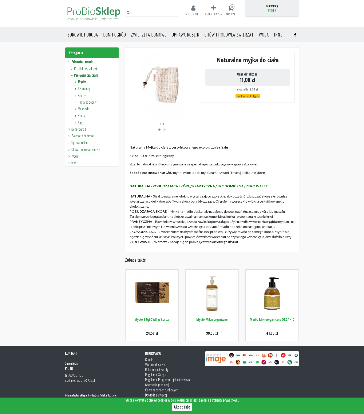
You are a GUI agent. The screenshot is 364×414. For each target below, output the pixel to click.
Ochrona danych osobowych (161, 389)
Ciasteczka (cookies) (157, 384)
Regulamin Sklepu (155, 374)
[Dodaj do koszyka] (152, 305)
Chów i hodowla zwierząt (229, 34)
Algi (80, 122)
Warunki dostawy (155, 364)
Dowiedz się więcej (156, 395)
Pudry (81, 115)
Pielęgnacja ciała (86, 75)
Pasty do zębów (87, 102)
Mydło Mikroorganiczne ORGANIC (272, 319)
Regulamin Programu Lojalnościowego (167, 379)
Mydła (82, 81)
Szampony (84, 88)
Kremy (82, 95)
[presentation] (160, 123)
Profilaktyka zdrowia (86, 68)
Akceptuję (182, 407)
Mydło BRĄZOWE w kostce (151, 319)
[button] (159, 129)
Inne (278, 34)
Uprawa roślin (185, 34)
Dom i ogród (114, 34)
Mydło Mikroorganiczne (212, 319)
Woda (264, 34)
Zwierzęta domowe (148, 34)
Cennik (149, 359)
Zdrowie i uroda (83, 34)
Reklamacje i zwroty (156, 369)
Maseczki (83, 108)
